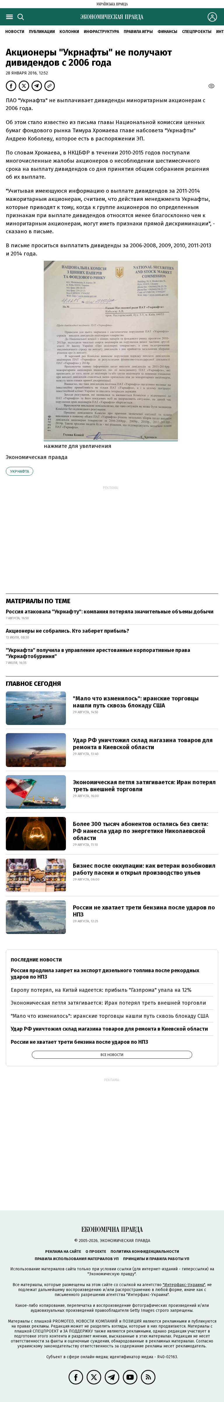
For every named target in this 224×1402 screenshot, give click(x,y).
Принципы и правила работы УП (156, 1259)
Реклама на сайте (63, 1251)
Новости (14, 31)
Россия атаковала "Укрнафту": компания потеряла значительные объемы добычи (110, 611)
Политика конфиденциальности (145, 1251)
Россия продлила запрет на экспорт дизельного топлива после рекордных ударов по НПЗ (105, 973)
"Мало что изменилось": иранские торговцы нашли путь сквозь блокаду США (136, 702)
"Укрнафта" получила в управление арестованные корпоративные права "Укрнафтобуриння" (98, 653)
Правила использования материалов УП (77, 1259)
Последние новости (36, 960)
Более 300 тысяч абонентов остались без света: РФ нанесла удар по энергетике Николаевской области (140, 830)
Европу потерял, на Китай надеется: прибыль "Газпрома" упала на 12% (101, 990)
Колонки (69, 31)
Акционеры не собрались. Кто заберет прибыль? (67, 631)
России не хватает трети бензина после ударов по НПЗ (144, 911)
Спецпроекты (196, 31)
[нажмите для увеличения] (111, 437)
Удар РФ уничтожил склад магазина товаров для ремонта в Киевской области (143, 744)
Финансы (167, 31)
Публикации (42, 31)
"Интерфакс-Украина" (184, 1284)
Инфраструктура (101, 31)
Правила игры (138, 31)
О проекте (95, 1251)
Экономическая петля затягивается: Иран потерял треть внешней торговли (144, 786)
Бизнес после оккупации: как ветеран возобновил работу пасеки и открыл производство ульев (144, 869)
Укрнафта (19, 471)
